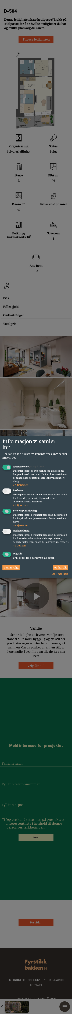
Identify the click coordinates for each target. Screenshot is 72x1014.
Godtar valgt (11, 567)
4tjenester (20, 505)
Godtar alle (60, 567)
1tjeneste (19, 545)
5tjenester (20, 484)
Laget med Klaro (60, 574)
